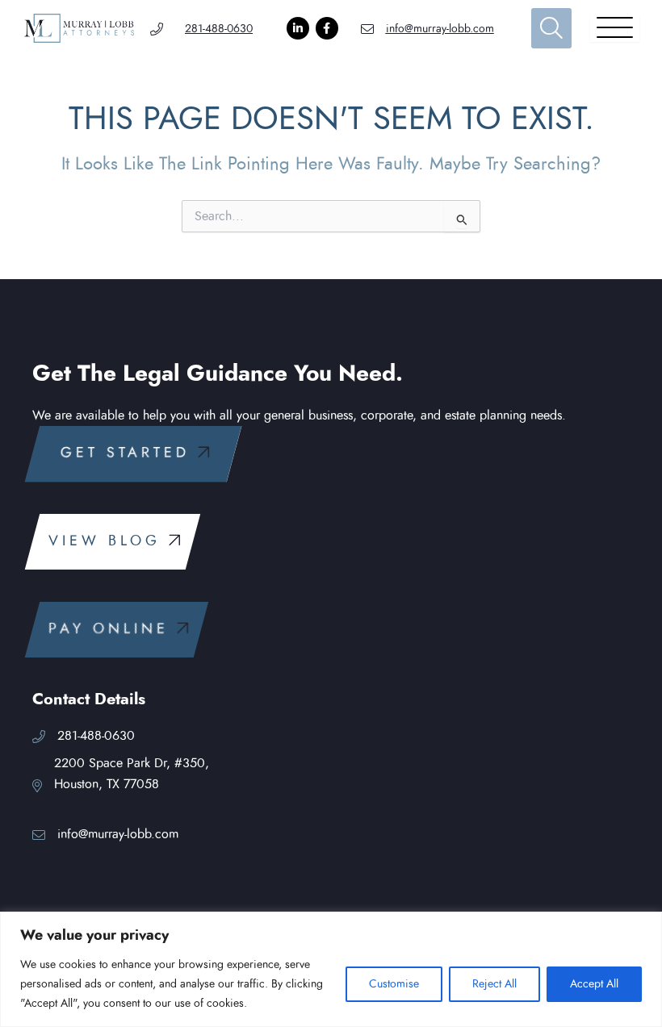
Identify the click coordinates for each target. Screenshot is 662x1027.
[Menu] (614, 28)
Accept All (594, 984)
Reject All (494, 984)
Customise (394, 984)
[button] (133, 454)
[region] (331, 969)
